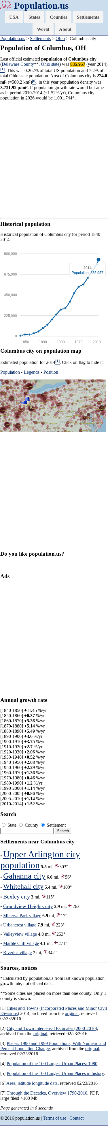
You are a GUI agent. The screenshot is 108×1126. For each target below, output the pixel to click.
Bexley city (16, 896)
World (43, 29)
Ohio (60, 38)
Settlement (56, 825)
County (31, 825)
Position (50, 372)
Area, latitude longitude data (32, 1083)
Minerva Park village (22, 915)
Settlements (88, 17)
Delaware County (18, 64)
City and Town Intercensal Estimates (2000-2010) (52, 1028)
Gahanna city (24, 875)
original (72, 1013)
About (65, 29)
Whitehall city (23, 886)
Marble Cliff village (21, 943)
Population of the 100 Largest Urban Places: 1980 (52, 1063)
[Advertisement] (54, 159)
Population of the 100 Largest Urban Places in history (55, 1073)
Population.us (41, 5)
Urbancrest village (19, 924)
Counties (58, 17)
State (12, 825)
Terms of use (54, 1118)
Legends (31, 372)
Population (10, 372)
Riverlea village (17, 952)
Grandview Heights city (28, 906)
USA (14, 17)
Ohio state (50, 64)
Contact (76, 1118)
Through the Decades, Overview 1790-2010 (47, 1093)
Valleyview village (20, 934)
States (34, 17)
